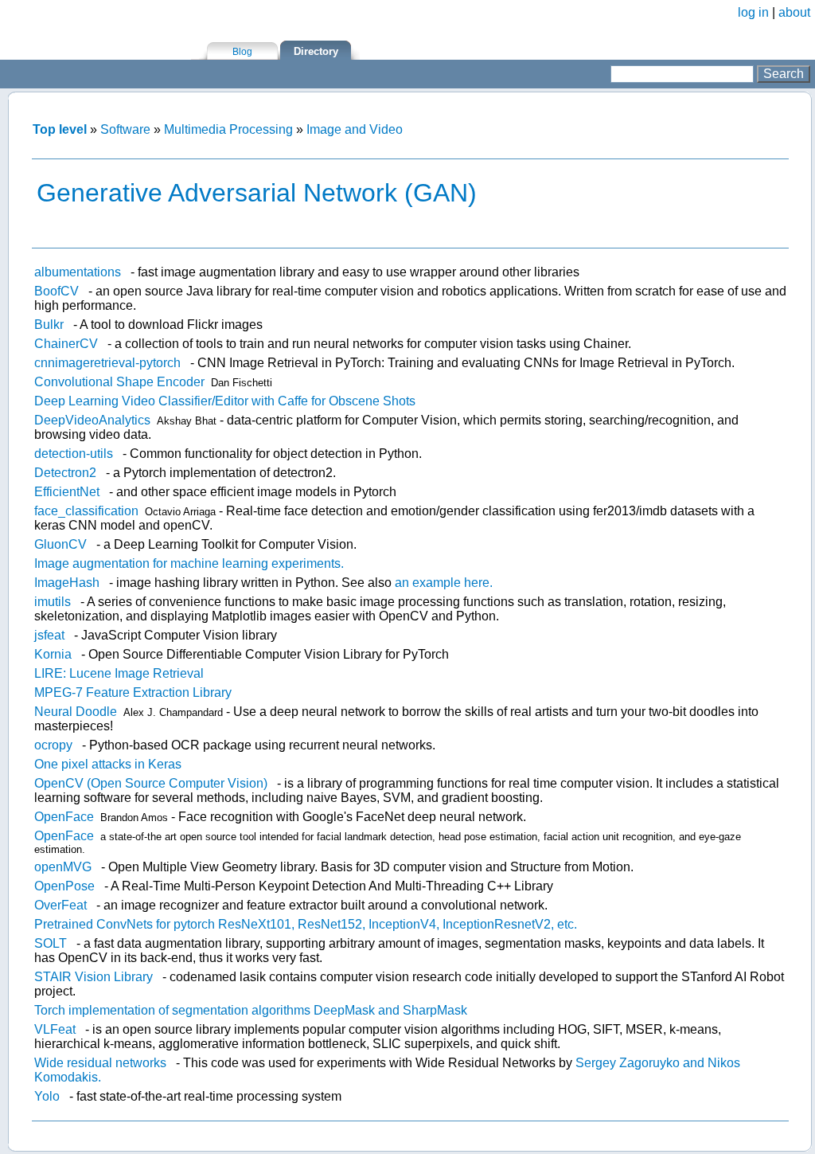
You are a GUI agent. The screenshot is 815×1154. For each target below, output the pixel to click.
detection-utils (73, 453)
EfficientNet (66, 492)
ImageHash (66, 582)
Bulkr (49, 324)
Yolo (47, 1096)
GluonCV (60, 544)
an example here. (444, 582)
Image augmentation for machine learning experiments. (189, 563)
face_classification (86, 511)
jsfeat (49, 635)
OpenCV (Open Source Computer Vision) (150, 783)
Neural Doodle (75, 711)
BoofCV (56, 291)
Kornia (53, 654)
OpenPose (64, 886)
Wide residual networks (100, 1063)
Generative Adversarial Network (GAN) (257, 192)
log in (753, 12)
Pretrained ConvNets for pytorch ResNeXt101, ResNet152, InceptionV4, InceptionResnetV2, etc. (305, 924)
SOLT (50, 943)
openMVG (63, 867)
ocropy (53, 745)
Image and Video (354, 129)
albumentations (77, 272)
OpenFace (64, 816)
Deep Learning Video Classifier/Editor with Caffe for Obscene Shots (224, 401)
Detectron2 (65, 472)
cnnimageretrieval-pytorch (107, 363)
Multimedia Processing (228, 129)
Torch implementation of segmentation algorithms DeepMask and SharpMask (250, 1010)
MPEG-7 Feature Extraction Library (133, 692)
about (794, 12)
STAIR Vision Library (93, 977)
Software (125, 129)
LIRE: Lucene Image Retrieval (119, 673)
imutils (52, 601)
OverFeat (60, 905)
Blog (242, 51)
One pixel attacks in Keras (107, 764)
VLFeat (55, 1029)
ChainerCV (66, 343)
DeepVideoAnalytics (92, 420)
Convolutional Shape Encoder (119, 382)
